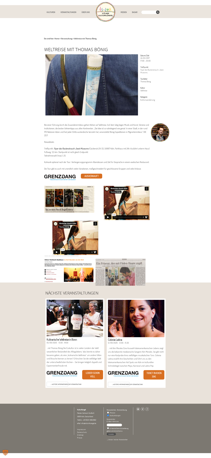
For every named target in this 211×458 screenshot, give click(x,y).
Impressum (81, 429)
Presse (79, 438)
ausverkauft (91, 176)
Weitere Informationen (60, 384)
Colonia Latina (115, 339)
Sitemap (80, 435)
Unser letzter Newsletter (118, 440)
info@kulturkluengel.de (88, 423)
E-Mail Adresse (113, 421)
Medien (124, 12)
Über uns (86, 12)
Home (56, 38)
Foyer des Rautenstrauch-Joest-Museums (71, 148)
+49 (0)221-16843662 (89, 420)
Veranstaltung (66, 38)
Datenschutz (82, 432)
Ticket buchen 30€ (154, 374)
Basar (134, 12)
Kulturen (51, 12)
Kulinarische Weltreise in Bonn (62, 339)
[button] (5, 452)
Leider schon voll (93, 374)
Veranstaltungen (68, 12)
